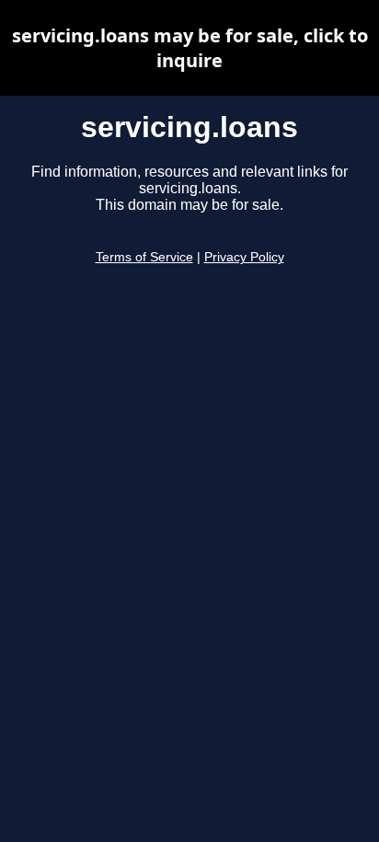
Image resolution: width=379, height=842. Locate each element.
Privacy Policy (244, 257)
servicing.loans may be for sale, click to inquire (190, 48)
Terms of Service (144, 257)
